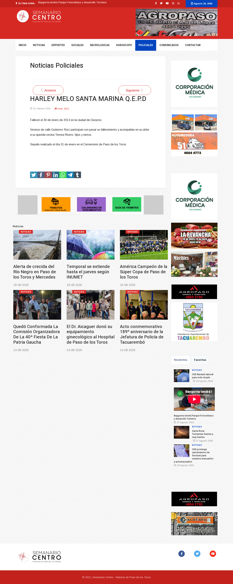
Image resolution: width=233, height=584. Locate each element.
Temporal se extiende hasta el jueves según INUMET (88, 271)
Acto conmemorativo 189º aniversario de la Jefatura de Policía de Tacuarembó (141, 334)
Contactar (193, 45)
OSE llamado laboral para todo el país (202, 376)
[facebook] (156, 3)
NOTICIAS (39, 45)
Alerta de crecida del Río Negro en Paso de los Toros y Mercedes (34, 271)
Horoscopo (124, 45)
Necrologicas (100, 45)
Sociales (77, 45)
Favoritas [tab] (200, 359)
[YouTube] (214, 554)
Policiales (146, 45)
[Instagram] (173, 3)
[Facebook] (182, 554)
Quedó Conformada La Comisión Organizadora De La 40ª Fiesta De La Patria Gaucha (36, 334)
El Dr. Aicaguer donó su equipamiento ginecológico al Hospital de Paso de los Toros (90, 334)
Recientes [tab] (180, 359)
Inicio (22, 45)
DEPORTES (58, 45)
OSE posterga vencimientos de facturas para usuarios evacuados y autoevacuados (193, 455)
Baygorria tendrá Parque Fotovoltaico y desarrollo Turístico (194, 417)
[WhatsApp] (178, 3)
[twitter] (161, 3)
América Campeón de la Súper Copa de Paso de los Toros (143, 271)
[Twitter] (198, 554)
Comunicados (169, 45)
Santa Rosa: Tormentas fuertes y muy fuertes (64, 2)
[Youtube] (167, 3)
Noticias (26, 231)
